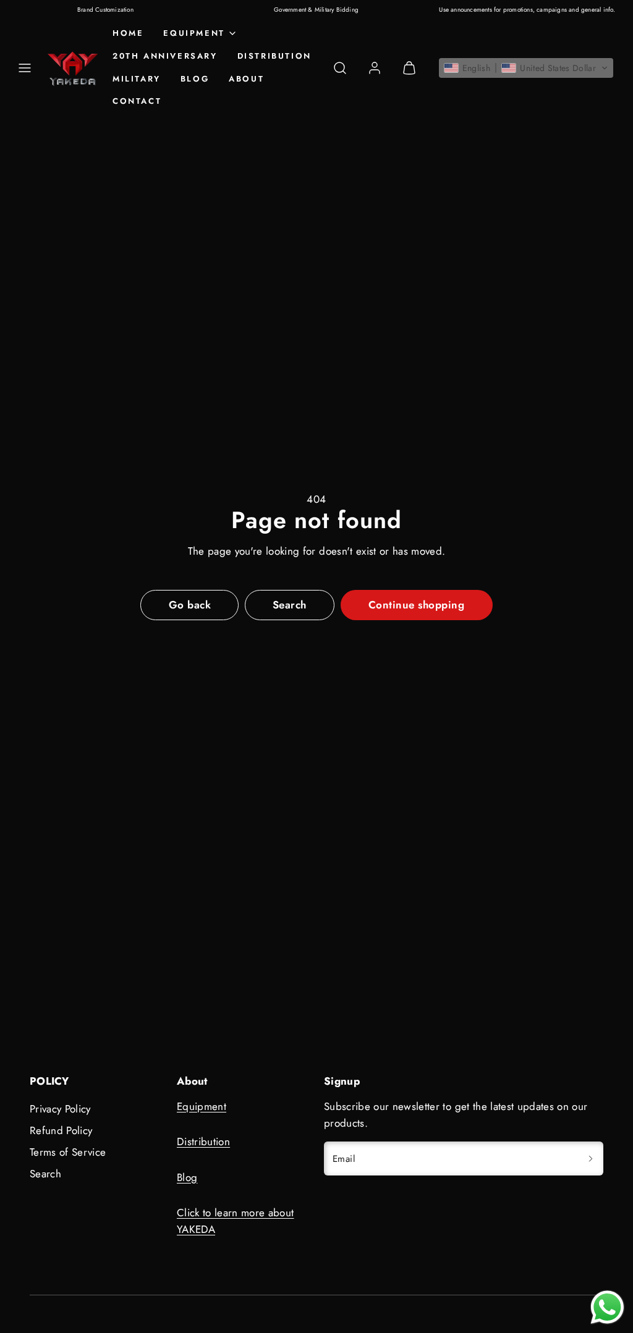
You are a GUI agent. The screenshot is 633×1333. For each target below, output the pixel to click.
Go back (190, 604)
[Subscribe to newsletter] (590, 1158)
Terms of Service (68, 1152)
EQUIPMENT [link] (193, 33)
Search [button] (290, 604)
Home (128, 33)
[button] (25, 68)
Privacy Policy (60, 1108)
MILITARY (137, 79)
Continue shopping (416, 604)
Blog (195, 79)
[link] (374, 68)
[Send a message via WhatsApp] (607, 1307)
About (246, 79)
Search (45, 1173)
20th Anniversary (165, 56)
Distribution (274, 56)
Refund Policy (61, 1130)
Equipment (201, 1106)
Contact (137, 101)
